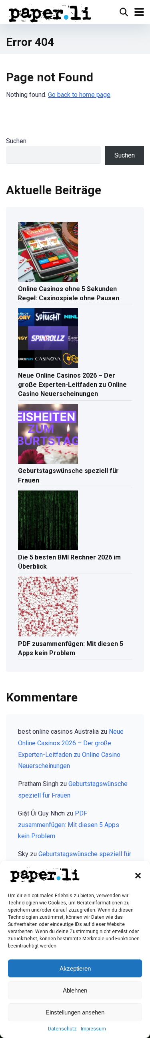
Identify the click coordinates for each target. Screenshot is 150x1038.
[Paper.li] (50, 12)
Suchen (16, 141)
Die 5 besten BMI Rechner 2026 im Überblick (69, 561)
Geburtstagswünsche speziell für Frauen (68, 475)
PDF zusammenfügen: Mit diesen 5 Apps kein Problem (70, 648)
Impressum (93, 1029)
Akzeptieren (75, 968)
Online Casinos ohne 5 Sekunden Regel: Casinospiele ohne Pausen (68, 293)
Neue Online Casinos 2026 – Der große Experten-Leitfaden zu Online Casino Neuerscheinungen (72, 385)
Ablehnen (75, 990)
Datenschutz (62, 1029)
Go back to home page (79, 94)
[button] (138, 876)
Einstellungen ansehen (75, 1012)
